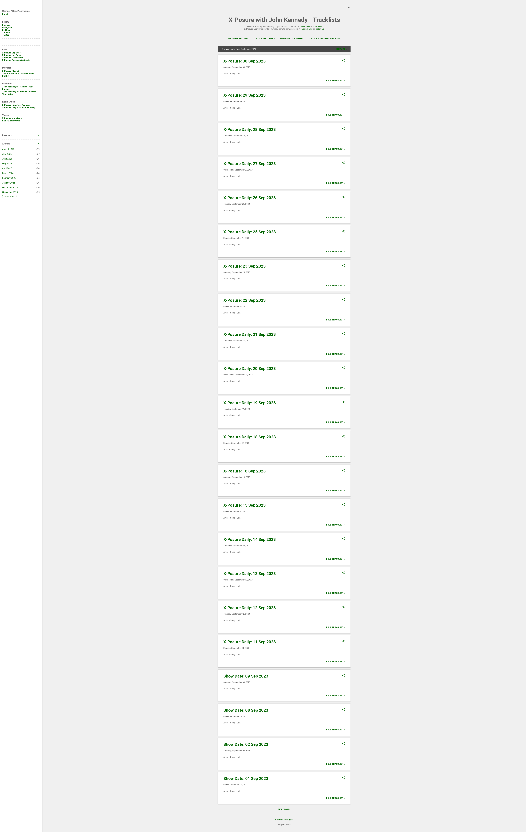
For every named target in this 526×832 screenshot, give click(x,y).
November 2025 (10, 192)
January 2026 (8, 182)
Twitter (5, 35)
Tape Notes (7, 94)
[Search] (349, 7)
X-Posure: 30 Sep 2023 (244, 61)
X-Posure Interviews (12, 118)
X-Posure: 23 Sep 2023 (244, 266)
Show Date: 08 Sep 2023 (245, 710)
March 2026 (8, 173)
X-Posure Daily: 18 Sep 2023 (249, 437)
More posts (284, 809)
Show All (341, 49)
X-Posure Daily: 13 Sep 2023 (249, 573)
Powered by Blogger (284, 819)
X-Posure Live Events (292, 38)
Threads (6, 32)
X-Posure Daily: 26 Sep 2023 (249, 197)
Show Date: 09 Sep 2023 (245, 676)
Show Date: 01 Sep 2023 (245, 778)
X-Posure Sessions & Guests (324, 38)
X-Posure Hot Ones (264, 38)
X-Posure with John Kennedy (16, 105)
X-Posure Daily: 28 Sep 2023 (249, 129)
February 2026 (9, 178)
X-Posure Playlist (10, 71)
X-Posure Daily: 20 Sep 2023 (249, 368)
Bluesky (6, 25)
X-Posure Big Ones (238, 38)
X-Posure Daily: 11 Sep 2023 (249, 641)
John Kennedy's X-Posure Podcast (19, 91)
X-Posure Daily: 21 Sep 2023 (249, 334)
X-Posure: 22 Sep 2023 (244, 300)
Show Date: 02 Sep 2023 (245, 744)
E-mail (5, 14)
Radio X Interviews (11, 121)
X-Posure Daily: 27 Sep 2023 (249, 163)
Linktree (6, 30)
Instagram (7, 27)
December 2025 (10, 187)
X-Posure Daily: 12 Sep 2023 (249, 607)
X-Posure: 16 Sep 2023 (244, 471)
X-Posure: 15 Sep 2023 (244, 505)
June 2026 (7, 158)
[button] (343, 61)
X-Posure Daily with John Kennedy (18, 107)
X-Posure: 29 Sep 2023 (244, 95)
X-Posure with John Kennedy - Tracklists (284, 19)
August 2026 (8, 149)
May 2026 (7, 163)
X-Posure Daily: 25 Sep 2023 (249, 231)
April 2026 (7, 168)
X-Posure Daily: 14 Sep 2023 (249, 539)
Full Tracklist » (335, 80)
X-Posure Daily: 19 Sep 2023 (249, 402)
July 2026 (7, 154)
